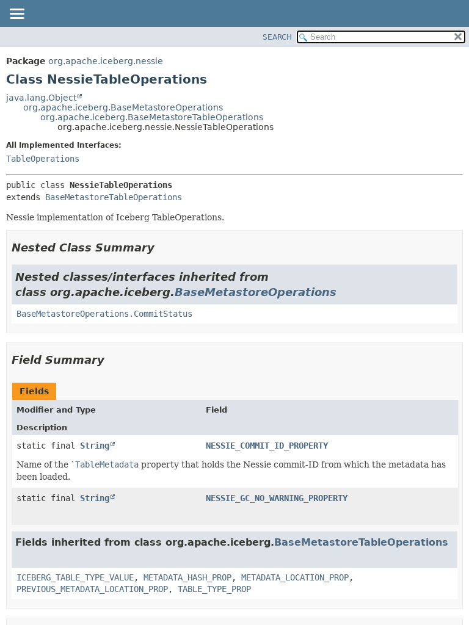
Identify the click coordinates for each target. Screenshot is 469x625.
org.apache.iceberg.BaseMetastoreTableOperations (151, 117)
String (94, 445)
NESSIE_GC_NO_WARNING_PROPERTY (276, 498)
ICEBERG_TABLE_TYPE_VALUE (75, 577)
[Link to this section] (163, 247)
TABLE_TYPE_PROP (214, 589)
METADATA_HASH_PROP (187, 577)
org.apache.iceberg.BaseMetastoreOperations (123, 107)
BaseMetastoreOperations (255, 292)
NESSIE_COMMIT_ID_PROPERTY (267, 445)
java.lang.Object (41, 98)
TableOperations (42, 159)
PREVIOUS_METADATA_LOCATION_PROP (92, 589)
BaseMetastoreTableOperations (113, 197)
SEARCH (277, 37)
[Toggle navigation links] (16, 14)
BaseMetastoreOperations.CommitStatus (104, 314)
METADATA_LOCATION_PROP (295, 577)
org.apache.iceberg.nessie (105, 61)
